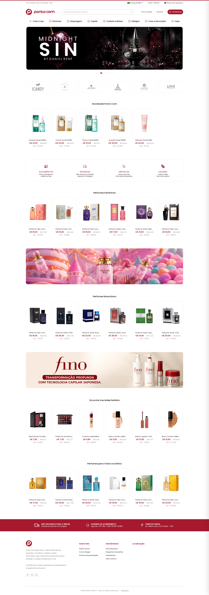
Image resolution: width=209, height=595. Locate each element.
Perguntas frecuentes (114, 552)
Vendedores (176, 12)
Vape (177, 21)
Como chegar (84, 552)
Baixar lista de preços (175, 3)
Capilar (94, 21)
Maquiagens (76, 21)
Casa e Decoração (157, 21)
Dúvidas (160, 12)
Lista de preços (112, 549)
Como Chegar (146, 12)
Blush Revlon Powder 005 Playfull (42, 436)
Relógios (136, 21)
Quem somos (84, 549)
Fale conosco (111, 559)
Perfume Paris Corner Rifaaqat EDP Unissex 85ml (129, 500)
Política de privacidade (88, 555)
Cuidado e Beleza (114, 21)
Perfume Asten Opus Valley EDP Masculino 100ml (155, 332)
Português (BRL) (136, 3)
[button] (96, 73)
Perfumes (56, 21)
